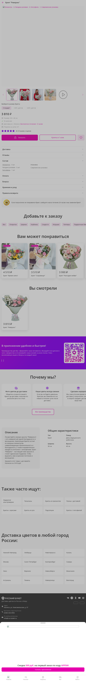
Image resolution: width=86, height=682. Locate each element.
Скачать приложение (43, 669)
